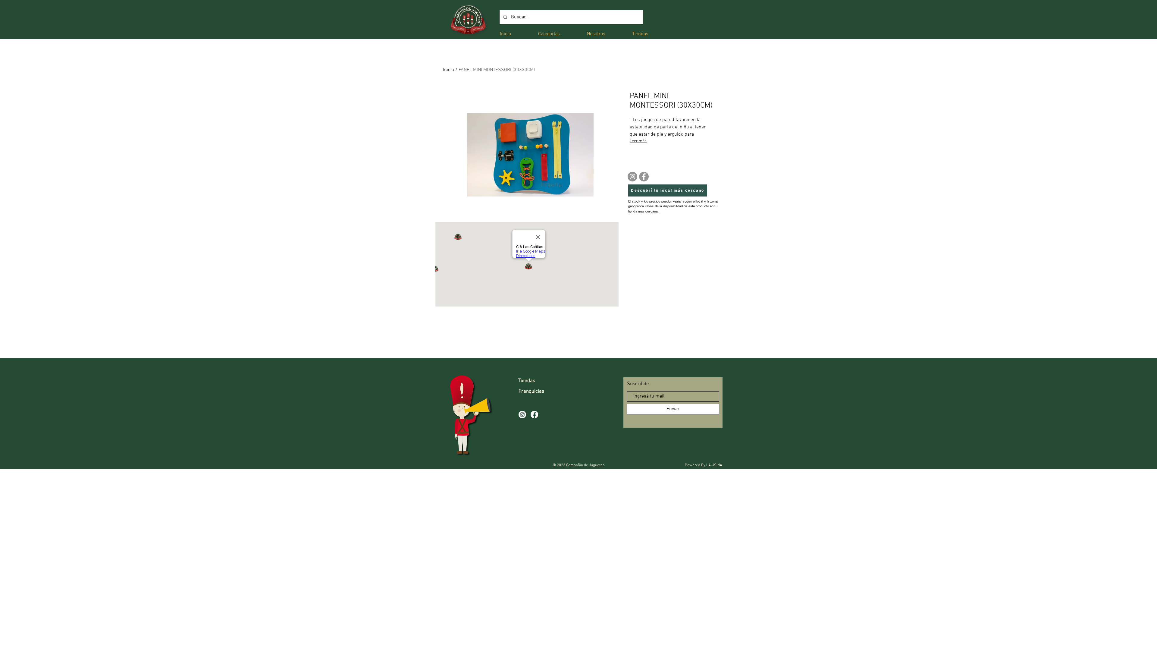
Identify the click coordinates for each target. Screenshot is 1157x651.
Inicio (448, 70)
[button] (549, 33)
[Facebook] (644, 176)
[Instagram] (632, 176)
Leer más (638, 141)
